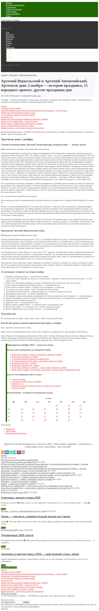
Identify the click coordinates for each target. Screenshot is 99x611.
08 (57, 409)
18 (9, 416)
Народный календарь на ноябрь (25, 357)
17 (80, 413)
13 (33, 413)
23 (69, 416)
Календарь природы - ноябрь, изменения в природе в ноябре (37, 355)
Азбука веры (11, 431)
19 (22, 416)
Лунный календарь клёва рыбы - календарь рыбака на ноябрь (37, 361)
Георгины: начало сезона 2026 (20, 497)
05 (22, 409)
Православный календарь (16, 433)
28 (45, 420)
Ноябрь (4, 455)
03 (80, 405)
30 (69, 420)
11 (9, 413)
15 (57, 413)
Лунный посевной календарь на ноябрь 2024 (30, 359)
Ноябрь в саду (17, 384)
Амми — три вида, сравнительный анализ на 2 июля (35, 516)
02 (69, 405)
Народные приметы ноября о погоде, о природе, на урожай (36, 386)
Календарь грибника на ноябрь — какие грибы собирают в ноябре (39, 368)
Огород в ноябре (19, 379)
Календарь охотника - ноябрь (24, 363)
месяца (50, 393)
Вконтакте (10, 69)
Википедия (10, 429)
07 (45, 409)
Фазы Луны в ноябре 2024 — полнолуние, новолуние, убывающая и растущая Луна (35, 488)
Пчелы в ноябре (18, 388)
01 (57, 405)
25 (9, 420)
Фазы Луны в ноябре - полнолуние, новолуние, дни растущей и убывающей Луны (46, 370)
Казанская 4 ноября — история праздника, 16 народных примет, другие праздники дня (37, 475)
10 (80, 409)
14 (45, 413)
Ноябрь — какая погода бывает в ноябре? (18, 484)
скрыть (4, 106)
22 (57, 416)
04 (9, 409)
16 (69, 413)
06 (33, 409)
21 (45, 416)
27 (33, 420)
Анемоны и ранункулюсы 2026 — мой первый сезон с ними (40, 554)
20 (33, 416)
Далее (3, 509)
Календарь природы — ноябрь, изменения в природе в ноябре (26, 479)
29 (57, 420)
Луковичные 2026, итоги (17, 535)
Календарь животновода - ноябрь (25, 365)
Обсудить (36, 96)
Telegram (9, 71)
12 (22, 413)
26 (22, 420)
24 (80, 416)
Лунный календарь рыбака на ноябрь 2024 (18, 462)
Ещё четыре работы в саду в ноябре (26, 381)
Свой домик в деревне (10, 20)
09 (69, 409)
